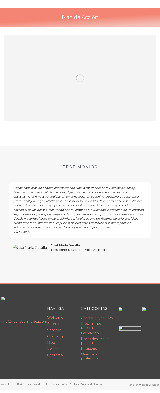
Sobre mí (54, 324)
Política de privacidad (30, 384)
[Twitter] (31, 333)
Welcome (55, 318)
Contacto (55, 355)
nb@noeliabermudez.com (23, 321)
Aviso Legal (8, 384)
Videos (52, 349)
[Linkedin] (5, 333)
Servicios (54, 330)
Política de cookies (56, 384)
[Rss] (23, 333)
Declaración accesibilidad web (87, 384)
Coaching (55, 336)
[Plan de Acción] (80, 78)
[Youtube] (14, 333)
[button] (5, 217)
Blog (51, 343)
